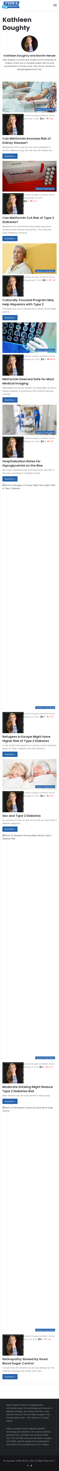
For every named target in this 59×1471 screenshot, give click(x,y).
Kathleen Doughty (16, 55)
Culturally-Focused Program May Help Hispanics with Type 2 (28, 302)
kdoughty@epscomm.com (29, 69)
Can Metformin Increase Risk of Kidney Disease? (26, 140)
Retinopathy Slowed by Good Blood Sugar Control (25, 1361)
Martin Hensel (45, 55)
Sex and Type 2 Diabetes (21, 816)
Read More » (10, 156)
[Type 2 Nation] (12, 5)
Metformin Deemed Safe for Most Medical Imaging (28, 381)
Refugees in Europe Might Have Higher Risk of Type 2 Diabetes (26, 739)
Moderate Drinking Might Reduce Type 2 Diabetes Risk (27, 1089)
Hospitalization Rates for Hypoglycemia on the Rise (22, 463)
